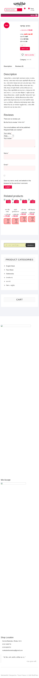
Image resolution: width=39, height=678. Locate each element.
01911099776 (6, 644)
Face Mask (10, 270)
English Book (10, 266)
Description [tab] (8, 66)
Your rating (8, 133)
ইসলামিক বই (9, 277)
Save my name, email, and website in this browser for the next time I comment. (17, 181)
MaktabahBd (4, 675)
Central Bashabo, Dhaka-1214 (12, 641)
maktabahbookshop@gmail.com (12, 650)
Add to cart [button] (8, 221)
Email (6, 164)
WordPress (35, 675)
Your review (8, 138)
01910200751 (6, 647)
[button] (33, 15)
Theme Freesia (21, 675)
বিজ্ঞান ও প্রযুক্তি (10, 285)
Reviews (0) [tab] (19, 66)
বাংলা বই (29, 59)
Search (19, 9)
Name (6, 153)
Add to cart (25, 49)
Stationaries (10, 274)
